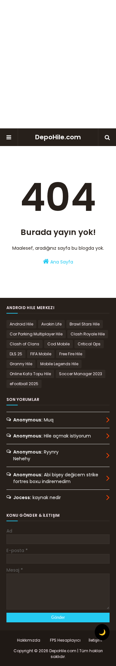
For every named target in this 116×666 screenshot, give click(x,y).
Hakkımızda (28, 640)
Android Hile (21, 324)
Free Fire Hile (70, 354)
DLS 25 (16, 354)
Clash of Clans (24, 344)
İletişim (95, 640)
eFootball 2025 (24, 383)
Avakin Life (51, 324)
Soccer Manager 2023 (80, 373)
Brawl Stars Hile (85, 324)
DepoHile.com (58, 137)
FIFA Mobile (40, 354)
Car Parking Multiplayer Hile (36, 334)
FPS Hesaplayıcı (65, 640)
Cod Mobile (58, 344)
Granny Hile (21, 364)
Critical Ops (89, 344)
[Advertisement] (58, 64)
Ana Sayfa (61, 262)
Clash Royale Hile (88, 334)
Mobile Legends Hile (59, 364)
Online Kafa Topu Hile (30, 373)
